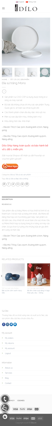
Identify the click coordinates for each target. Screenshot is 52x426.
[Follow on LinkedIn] (15, 324)
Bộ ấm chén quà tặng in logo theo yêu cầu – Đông (38, 291)
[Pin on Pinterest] (22, 184)
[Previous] (6, 41)
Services (8, 373)
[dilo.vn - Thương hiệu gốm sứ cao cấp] (26, 8)
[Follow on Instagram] (7, 324)
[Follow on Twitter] (11, 324)
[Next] (46, 41)
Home (4, 79)
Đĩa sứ (12, 175)
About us (8, 368)
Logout (8, 353)
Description (7, 199)
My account (10, 348)
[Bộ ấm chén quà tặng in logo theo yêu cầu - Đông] (38, 274)
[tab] (26, 199)
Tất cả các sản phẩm (19, 79)
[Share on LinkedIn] (27, 184)
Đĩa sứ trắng (23, 179)
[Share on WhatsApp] (4, 184)
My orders (9, 338)
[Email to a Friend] (18, 184)
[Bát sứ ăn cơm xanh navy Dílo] (13, 274)
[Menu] (3, 8)
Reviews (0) (6, 204)
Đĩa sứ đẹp (15, 179)
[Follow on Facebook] (3, 324)
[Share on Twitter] (13, 184)
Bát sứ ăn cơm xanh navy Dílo (12, 291)
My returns (9, 343)
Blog (7, 378)
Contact (8, 383)
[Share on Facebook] (9, 184)
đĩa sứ (8, 179)
